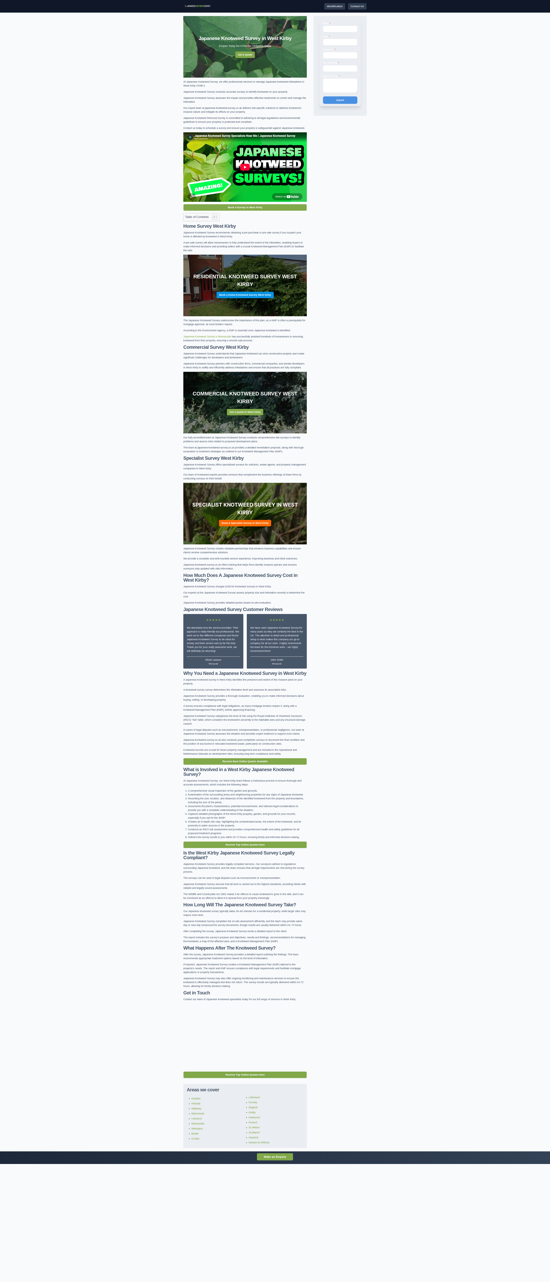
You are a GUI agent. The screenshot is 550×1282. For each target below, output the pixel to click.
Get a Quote (245, 54)
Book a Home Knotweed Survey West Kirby (245, 294)
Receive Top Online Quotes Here (245, 844)
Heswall (195, 1103)
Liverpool (196, 1118)
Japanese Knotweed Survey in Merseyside (207, 336)
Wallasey (196, 1108)
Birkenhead (197, 1113)
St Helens (254, 1127)
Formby (253, 1102)
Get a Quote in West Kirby (245, 412)
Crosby (195, 1138)
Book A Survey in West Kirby (245, 207)
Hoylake (196, 1098)
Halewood (254, 1117)
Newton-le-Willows (259, 1142)
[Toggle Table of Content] (213, 217)
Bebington (197, 1128)
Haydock (254, 1137)
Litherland (254, 1097)
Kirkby (252, 1112)
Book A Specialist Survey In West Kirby (245, 523)
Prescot (253, 1122)
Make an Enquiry (275, 1156)
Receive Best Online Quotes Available (245, 761)
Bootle (195, 1133)
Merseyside (197, 1123)
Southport (254, 1132)
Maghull (253, 1107)
